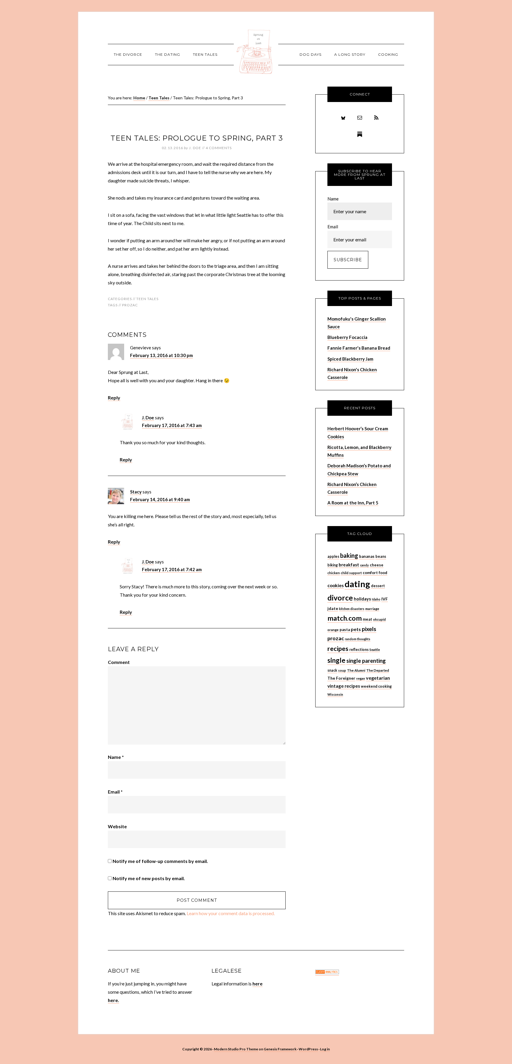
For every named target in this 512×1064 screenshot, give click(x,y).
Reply (114, 397)
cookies (335, 585)
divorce (340, 597)
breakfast (349, 564)
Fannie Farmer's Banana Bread (358, 348)
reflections (359, 649)
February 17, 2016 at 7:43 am (172, 425)
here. (113, 1000)
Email (115, 791)
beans (380, 556)
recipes (337, 648)
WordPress (308, 1049)
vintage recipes (343, 686)
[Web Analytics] (327, 972)
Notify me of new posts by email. (149, 878)
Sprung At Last (256, 52)
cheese (376, 565)
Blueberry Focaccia (347, 337)
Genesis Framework (280, 1049)
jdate (332, 608)
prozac (130, 305)
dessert (378, 586)
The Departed (377, 670)
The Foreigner (341, 678)
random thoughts (357, 639)
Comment (119, 662)
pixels (369, 628)
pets (356, 629)
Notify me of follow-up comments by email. (160, 861)
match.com (344, 618)
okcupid (379, 619)
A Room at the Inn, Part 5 (352, 502)
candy (364, 565)
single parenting (366, 660)
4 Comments (219, 148)
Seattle (374, 650)
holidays (362, 598)
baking (349, 555)
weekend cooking (376, 686)
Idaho (376, 599)
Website (117, 826)
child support (351, 573)
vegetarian (378, 678)
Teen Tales (147, 299)
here (257, 983)
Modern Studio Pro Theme (236, 1049)
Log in (325, 1049)
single (336, 660)
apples (333, 556)
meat (367, 619)
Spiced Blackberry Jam (350, 358)
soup (342, 670)
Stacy (136, 491)
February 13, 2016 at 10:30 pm (161, 355)
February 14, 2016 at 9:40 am (160, 499)
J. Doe (148, 417)
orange (333, 630)
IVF (384, 598)
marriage (372, 609)
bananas (367, 556)
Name (116, 757)
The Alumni (356, 670)
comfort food (375, 572)
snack (332, 670)
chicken (333, 573)
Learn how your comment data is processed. (231, 913)
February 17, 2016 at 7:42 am (172, 569)
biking (332, 565)
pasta (345, 629)
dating (357, 584)
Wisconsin (335, 694)
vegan (360, 678)
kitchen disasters (351, 609)
